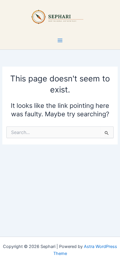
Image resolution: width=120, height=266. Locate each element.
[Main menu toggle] (60, 40)
